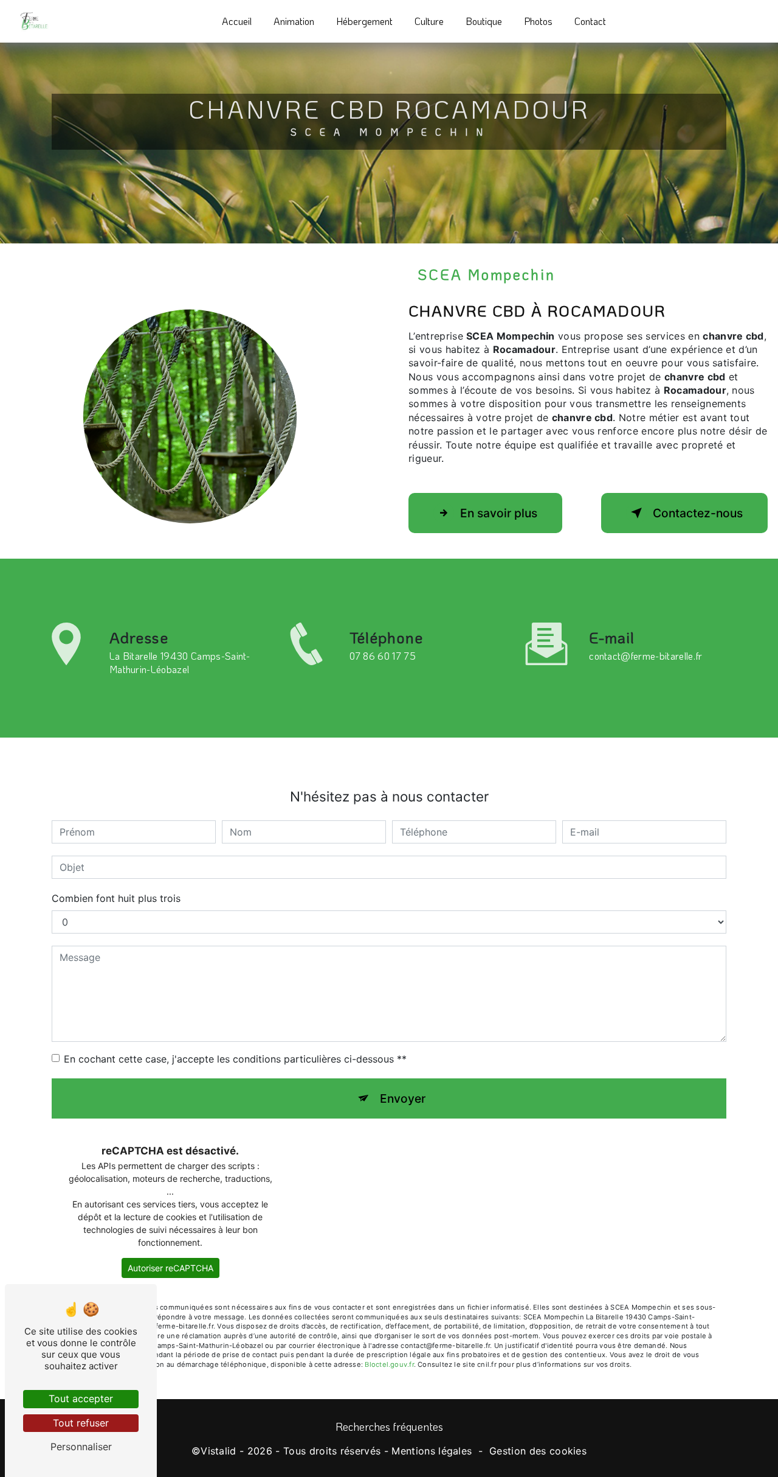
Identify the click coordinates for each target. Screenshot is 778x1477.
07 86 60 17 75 (382, 655)
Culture (429, 21)
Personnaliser (81, 1446)
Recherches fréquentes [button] (389, 1426)
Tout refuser (81, 1423)
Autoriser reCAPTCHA (170, 1268)
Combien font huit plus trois (116, 898)
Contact (590, 21)
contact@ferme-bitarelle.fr (645, 655)
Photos (538, 21)
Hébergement (364, 21)
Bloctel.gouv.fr (389, 1364)
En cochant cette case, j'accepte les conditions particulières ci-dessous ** (235, 1059)
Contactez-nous (698, 513)
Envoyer (402, 1098)
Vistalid (218, 1451)
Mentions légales (431, 1451)
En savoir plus (498, 513)
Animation (294, 21)
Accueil (237, 21)
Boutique (484, 21)
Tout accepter (81, 1398)
